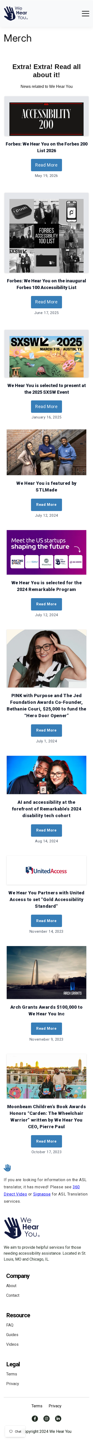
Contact (12, 1295)
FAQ (9, 1325)
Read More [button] (46, 165)
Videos (12, 1344)
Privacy (12, 1383)
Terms (11, 1374)
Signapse (42, 1194)
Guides (12, 1334)
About (11, 1285)
